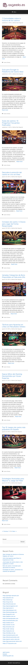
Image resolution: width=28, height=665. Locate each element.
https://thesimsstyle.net (9, 604)
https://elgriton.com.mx (9, 616)
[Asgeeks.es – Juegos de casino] (14, 5)
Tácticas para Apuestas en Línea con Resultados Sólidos (13, 326)
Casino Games (7, 62)
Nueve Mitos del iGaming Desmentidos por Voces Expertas (12, 376)
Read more (5, 110)
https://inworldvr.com (8, 626)
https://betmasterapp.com (10, 612)
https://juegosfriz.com (9, 614)
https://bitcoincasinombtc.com (11, 637)
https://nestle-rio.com (9, 624)
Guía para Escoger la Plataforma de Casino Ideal (12, 71)
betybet (5, 654)
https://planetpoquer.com (9, 610)
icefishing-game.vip (8, 655)
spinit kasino (6, 652)
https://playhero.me (8, 597)
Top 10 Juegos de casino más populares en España (13, 428)
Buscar (4, 539)
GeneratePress (16, 663)
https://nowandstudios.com (10, 620)
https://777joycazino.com (9, 643)
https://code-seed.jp (8, 629)
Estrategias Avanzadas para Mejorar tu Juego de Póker (13, 480)
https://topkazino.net (8, 631)
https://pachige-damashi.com (11, 595)
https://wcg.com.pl (8, 602)
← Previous (5, 531)
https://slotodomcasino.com (10, 635)
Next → (15, 531)
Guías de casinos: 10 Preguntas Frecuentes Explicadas (11, 123)
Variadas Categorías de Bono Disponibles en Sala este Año (13, 276)
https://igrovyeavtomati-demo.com (12, 641)
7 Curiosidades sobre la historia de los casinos (11, 19)
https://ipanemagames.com (10, 606)
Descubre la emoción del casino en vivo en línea (12, 173)
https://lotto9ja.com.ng (9, 633)
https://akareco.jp (7, 599)
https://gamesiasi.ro (8, 608)
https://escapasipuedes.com (10, 618)
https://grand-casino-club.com (11, 639)
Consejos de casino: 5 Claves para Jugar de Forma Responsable (13, 224)
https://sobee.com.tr (8, 622)
